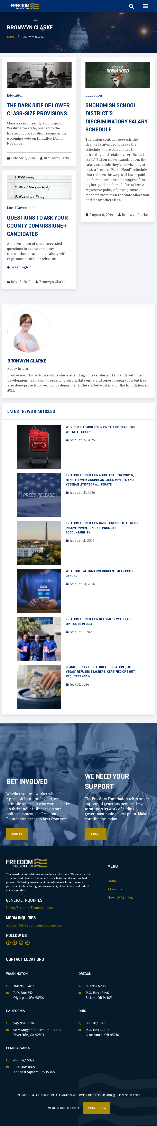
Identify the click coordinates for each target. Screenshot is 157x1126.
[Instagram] (21, 942)
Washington (21, 267)
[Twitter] (14, 942)
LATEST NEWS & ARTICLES (31, 411)
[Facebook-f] (8, 942)
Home (11, 37)
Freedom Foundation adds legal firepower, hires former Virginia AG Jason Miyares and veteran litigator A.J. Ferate (100, 479)
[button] (145, 6)
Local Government (22, 208)
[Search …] (131, 7)
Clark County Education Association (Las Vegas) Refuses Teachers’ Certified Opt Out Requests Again (100, 671)
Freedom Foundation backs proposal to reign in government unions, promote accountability (102, 527)
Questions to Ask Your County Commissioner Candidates (37, 225)
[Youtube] (27, 942)
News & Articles (120, 898)
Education (15, 95)
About (113, 889)
